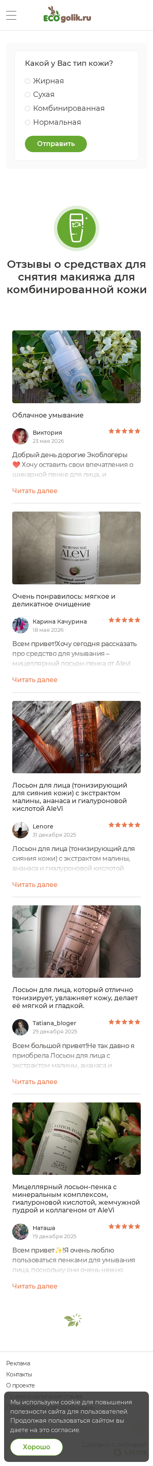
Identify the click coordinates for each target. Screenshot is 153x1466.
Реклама (18, 1363)
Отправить (56, 144)
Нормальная (57, 122)
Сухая (44, 94)
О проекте (20, 1385)
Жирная (48, 80)
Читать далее (35, 491)
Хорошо (36, 1447)
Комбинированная (69, 108)
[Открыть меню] (11, 15)
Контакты (19, 1374)
